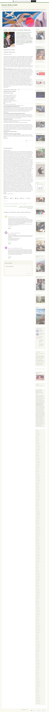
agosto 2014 (37, 616)
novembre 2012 (38, 647)
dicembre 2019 (38, 530)
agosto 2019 (37, 536)
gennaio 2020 (38, 529)
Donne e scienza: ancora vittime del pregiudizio (10, 206)
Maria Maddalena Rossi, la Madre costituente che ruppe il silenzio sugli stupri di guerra (40, 360)
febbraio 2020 (38, 527)
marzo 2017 (37, 570)
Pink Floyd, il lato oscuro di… (41, 334)
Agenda (15, 9)
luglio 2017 (37, 564)
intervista (24, 41)
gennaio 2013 (38, 644)
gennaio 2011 (38, 679)
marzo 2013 (37, 641)
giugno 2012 (37, 654)
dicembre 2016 (38, 574)
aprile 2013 (37, 639)
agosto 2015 (37, 598)
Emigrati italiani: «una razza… (41, 341)
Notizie (17, 203)
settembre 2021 (38, 499)
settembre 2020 (38, 517)
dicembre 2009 (38, 698)
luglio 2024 (37, 452)
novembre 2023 (38, 462)
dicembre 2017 (38, 557)
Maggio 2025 (37, 440)
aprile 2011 (37, 675)
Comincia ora (33, 1)
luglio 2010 (37, 688)
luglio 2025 (37, 437)
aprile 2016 (37, 586)
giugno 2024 (37, 453)
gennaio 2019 (38, 545)
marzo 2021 (37, 508)
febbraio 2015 (38, 607)
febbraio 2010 (38, 695)
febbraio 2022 (38, 492)
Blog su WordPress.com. (24, 709)
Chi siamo (6, 9)
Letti (26, 9)
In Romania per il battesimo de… (41, 345)
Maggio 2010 (37, 691)
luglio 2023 (37, 468)
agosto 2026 (37, 431)
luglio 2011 (37, 670)
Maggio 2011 (37, 673)
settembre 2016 (38, 579)
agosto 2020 (37, 518)
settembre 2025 (38, 434)
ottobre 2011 (37, 666)
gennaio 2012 (38, 661)
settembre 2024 (38, 449)
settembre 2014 (38, 614)
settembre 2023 (38, 465)
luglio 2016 (37, 582)
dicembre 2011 (38, 663)
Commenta (28, 273)
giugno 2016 (37, 583)
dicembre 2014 (38, 610)
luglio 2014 (37, 617)
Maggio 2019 (37, 540)
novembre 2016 (38, 576)
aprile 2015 (37, 604)
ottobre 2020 (37, 515)
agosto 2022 (37, 483)
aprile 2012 (37, 657)
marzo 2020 (37, 526)
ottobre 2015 (37, 595)
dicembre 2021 (38, 495)
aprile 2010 (37, 692)
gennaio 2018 (38, 555)
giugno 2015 (37, 601)
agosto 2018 (37, 551)
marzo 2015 (37, 605)
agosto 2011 (37, 669)
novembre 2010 (38, 682)
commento (19, 42)
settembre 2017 (38, 561)
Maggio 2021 (37, 505)
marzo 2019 (37, 542)
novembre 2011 (38, 664)
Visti (24, 9)
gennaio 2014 (38, 626)
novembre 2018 (38, 548)
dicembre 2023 (38, 461)
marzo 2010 (37, 694)
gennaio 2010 (38, 697)
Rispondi (9, 228)
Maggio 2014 (37, 620)
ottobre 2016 (37, 577)
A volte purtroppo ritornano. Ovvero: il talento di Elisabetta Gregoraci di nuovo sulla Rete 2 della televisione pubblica (40, 357)
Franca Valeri (25, 203)
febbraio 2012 (38, 660)
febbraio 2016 (38, 589)
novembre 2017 (38, 558)
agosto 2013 (37, 633)
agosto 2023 (37, 467)
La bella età (33, 9)
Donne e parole (14, 203)
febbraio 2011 (38, 678)
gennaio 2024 (38, 459)
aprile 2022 (37, 489)
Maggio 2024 (37, 455)
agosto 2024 (37, 450)
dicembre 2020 (38, 512)
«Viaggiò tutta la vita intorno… (41, 331)
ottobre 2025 (37, 433)
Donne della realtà (9, 5)
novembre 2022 (38, 480)
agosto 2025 (37, 436)
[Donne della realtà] (24, 19)
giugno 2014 (37, 619)
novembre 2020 (38, 514)
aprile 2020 (37, 524)
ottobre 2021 (37, 498)
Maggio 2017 (37, 567)
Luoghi (29, 9)
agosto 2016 (37, 580)
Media (18, 9)
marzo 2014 (37, 623)
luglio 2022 (37, 484)
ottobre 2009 (37, 701)
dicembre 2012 (38, 645)
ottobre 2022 (37, 481)
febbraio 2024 (38, 458)
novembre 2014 (38, 611)
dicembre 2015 (38, 592)
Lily (39, 336)
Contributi (37, 9)
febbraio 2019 (38, 543)
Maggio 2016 (37, 585)
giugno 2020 (37, 521)
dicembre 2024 (38, 446)
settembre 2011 (38, 667)
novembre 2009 (38, 700)
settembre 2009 (38, 703)
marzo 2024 (37, 456)
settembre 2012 (38, 650)
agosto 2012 (37, 651)
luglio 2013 (37, 635)
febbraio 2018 (38, 554)
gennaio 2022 (38, 493)
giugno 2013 (37, 636)
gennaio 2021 (38, 511)
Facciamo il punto (42, 9)
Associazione (11, 9)
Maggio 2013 (37, 638)
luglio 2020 (37, 520)
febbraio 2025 (38, 443)
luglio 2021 (37, 502)
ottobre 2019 (37, 533)
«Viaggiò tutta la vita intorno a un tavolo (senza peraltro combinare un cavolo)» (40, 364)
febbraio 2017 (38, 571)
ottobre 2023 (37, 464)
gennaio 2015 (38, 608)
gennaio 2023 (38, 477)
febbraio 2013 (38, 642)
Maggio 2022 (37, 487)
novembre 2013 (38, 629)
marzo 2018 (37, 552)
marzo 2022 (37, 490)
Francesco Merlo (30, 203)
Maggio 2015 (37, 602)
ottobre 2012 (37, 648)
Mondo (21, 9)
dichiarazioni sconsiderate (21, 33)
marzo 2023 (37, 474)
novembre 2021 (38, 496)
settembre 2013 (38, 632)
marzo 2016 (37, 588)
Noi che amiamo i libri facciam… (41, 337)
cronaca (27, 40)
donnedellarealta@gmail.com (40, 426)
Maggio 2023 (37, 471)
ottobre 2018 (37, 549)
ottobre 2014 (37, 613)
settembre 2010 (38, 685)
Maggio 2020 (37, 523)
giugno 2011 (37, 672)
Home (3, 9)
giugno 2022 (37, 486)
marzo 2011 (37, 676)
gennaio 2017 (38, 573)
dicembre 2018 (38, 546)
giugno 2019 (37, 539)
